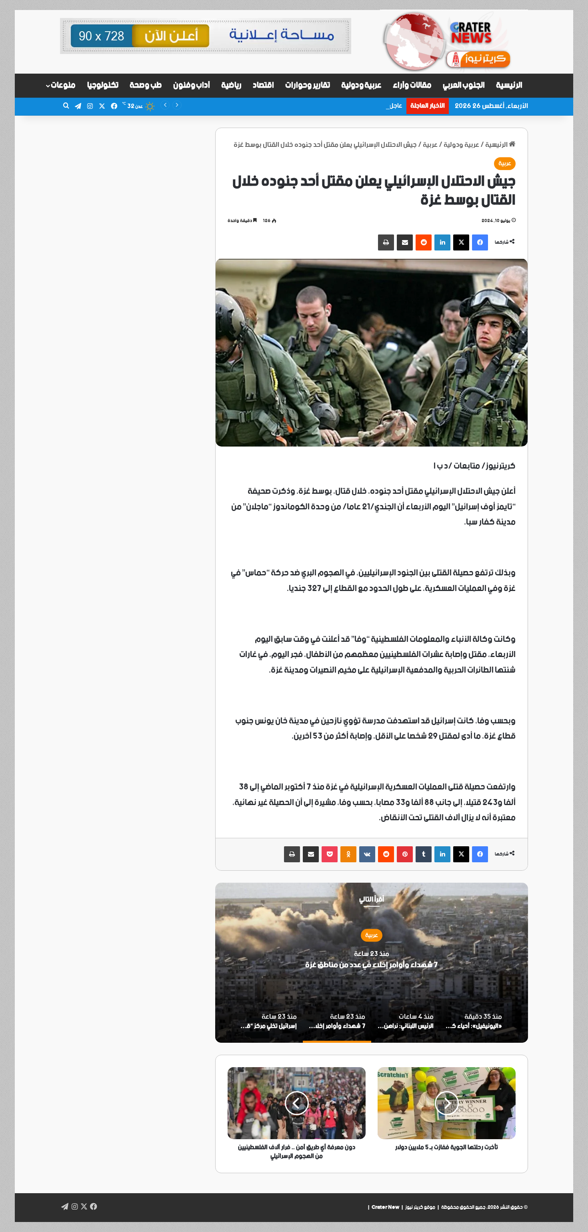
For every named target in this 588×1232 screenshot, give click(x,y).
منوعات (63, 85)
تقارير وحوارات (307, 85)
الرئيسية (509, 85)
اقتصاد (263, 85)
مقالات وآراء (412, 85)
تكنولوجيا (102, 85)
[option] (371, 963)
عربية (430, 144)
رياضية (231, 85)
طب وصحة (146, 85)
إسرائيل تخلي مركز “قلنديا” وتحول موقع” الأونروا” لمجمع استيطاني (371, 965)
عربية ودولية (361, 85)
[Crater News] (454, 42)
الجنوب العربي (464, 85)
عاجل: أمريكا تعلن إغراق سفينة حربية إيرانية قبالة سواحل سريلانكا (319, 106)
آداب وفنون (191, 85)
